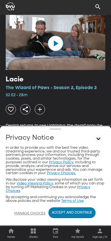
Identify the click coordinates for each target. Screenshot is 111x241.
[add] (40, 109)
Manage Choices (30, 213)
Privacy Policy (61, 162)
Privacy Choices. (61, 173)
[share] (25, 109)
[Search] (98, 7)
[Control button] (98, 139)
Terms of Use (72, 201)
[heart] (11, 109)
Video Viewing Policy (35, 183)
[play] (55, 43)
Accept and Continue (72, 212)
